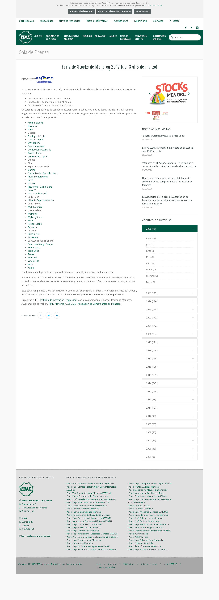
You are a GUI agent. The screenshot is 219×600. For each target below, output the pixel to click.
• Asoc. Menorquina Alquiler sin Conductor (148, 489)
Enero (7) (150, 282)
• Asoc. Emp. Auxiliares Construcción (83, 527)
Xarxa (31, 267)
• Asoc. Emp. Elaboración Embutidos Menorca (87, 502)
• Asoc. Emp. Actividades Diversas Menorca (148, 549)
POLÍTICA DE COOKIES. (152, 5)
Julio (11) (150, 244)
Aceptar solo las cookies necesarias (114, 11)
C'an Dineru (34, 142)
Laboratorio (140, 21)
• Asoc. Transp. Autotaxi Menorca (144, 486)
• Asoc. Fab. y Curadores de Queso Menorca (87, 496)
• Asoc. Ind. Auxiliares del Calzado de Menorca (88, 514)
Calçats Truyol (35, 139)
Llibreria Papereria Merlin (41, 200)
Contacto (158, 21)
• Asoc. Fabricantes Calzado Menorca (83, 511)
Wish (30, 264)
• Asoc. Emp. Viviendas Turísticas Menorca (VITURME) (91, 549)
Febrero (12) (152, 275)
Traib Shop (33, 250)
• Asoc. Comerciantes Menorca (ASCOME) (147, 496)
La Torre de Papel (37, 193)
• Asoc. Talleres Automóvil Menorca (83, 508)
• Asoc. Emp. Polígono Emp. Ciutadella (146, 539)
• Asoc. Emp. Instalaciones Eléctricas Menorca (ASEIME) (92, 533)
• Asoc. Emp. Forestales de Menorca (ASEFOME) (88, 518)
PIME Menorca (56, 303)
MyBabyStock (35, 217)
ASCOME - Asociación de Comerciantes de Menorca (93, 303)
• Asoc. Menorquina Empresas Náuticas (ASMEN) (89, 521)
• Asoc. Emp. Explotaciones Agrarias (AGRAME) (88, 546)
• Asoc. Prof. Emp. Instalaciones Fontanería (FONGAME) (92, 536)
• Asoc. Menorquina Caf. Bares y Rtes (146, 493)
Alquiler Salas (121, 21)
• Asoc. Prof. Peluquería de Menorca (145, 518)
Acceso (176, 21)
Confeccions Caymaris (39, 149)
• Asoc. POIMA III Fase (138, 533)
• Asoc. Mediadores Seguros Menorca (146, 527)
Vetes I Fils (33, 260)
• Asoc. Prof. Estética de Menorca (143, 521)
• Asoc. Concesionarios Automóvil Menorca (86, 505)
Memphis (33, 213)
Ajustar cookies (142, 11)
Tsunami (32, 257)
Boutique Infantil (36, 136)
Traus (31, 254)
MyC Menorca (35, 206)
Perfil (30, 220)
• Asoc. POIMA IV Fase (138, 536)
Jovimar (32, 183)
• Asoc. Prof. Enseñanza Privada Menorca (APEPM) (90, 483)
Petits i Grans (35, 223)
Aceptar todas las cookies (81, 11)
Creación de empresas (97, 21)
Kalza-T (32, 190)
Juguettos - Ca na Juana (40, 186)
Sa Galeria (33, 237)
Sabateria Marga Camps (40, 244)
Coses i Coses (35, 152)
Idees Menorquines (38, 176)
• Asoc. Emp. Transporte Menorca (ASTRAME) (149, 483)
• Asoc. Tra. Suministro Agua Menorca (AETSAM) (88, 493)
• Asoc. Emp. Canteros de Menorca (82, 530)
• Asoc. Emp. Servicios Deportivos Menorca (148, 524)
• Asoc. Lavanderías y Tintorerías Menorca (148, 514)
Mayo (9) (150, 257)
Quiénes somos (26, 21)
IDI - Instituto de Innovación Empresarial (56, 299)
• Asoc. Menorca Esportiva (140, 508)
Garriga (31, 169)
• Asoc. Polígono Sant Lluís (140, 543)
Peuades (32, 227)
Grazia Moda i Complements (43, 173)
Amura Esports (35, 122)
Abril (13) (150, 263)
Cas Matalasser (36, 146)
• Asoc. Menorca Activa (138, 505)
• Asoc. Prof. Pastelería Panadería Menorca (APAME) (91, 499)
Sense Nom (34, 247)
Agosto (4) (151, 238)
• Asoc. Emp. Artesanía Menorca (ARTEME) (148, 511)
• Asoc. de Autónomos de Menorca (144, 546)
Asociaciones (46, 21)
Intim (30, 179)
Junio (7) (150, 250)
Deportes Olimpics (37, 156)
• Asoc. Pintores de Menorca (79, 543)
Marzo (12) (151, 269)
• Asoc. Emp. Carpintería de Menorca (83, 539)
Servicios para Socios (69, 21)
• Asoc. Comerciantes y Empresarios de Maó (149, 530)
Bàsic (31, 129)
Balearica (33, 126)
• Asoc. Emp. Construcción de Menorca (84, 524)
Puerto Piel (33, 233)
